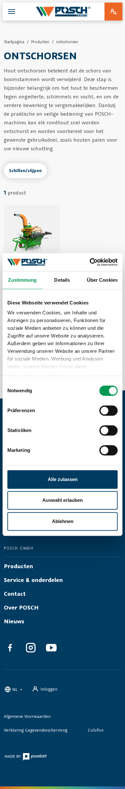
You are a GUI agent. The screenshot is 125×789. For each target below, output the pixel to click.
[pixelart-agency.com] (25, 756)
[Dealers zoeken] (113, 12)
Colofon (96, 730)
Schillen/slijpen (25, 170)
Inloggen (48, 689)
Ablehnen (62, 521)
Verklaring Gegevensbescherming (35, 730)
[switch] (108, 410)
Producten (40, 42)
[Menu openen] (11, 11)
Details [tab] (62, 280)
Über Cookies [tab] (102, 280)
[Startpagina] (63, 11)
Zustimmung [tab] (22, 280)
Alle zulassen (63, 479)
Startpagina (14, 42)
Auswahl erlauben (62, 500)
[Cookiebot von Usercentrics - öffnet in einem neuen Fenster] (90, 262)
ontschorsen (67, 42)
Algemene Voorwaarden (27, 716)
